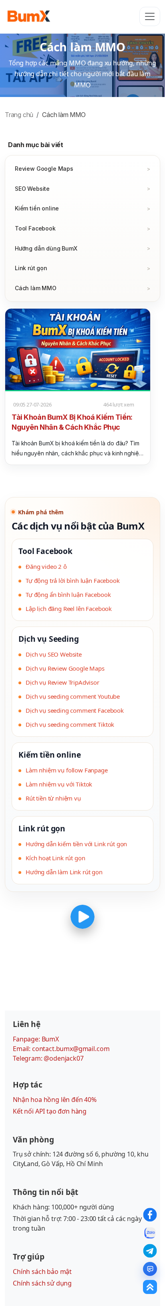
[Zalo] (150, 1233)
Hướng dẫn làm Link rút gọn (64, 872)
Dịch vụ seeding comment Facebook (75, 710)
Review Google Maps (44, 168)
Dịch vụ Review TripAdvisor (62, 682)
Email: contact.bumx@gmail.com (61, 1048)
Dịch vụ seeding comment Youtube (73, 696)
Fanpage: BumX (36, 1039)
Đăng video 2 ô (46, 566)
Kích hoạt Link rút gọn (55, 858)
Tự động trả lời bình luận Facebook (73, 580)
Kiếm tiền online (37, 208)
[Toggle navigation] (149, 16)
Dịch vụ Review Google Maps (65, 668)
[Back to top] (150, 1287)
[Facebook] (150, 1215)
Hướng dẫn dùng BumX (46, 248)
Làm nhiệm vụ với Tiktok (59, 784)
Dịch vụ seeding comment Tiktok (70, 724)
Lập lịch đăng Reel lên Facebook (69, 608)
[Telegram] (150, 1251)
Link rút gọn (31, 268)
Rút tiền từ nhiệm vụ (53, 798)
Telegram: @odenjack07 (48, 1058)
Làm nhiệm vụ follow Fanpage (67, 770)
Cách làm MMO (35, 288)
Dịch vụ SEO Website (54, 654)
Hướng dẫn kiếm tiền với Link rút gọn (76, 844)
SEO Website (32, 188)
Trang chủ (19, 115)
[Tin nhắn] (150, 1269)
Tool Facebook (35, 228)
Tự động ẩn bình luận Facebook (68, 594)
